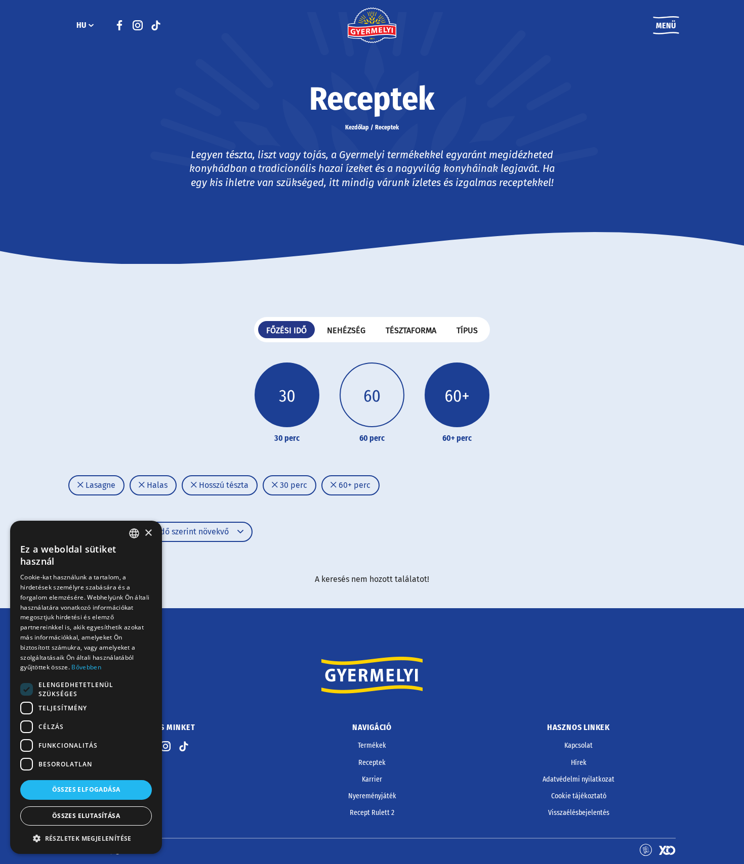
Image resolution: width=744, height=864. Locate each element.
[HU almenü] (91, 25)
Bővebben (86, 667)
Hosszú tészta (223, 485)
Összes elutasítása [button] (86, 815)
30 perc (292, 485)
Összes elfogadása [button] (86, 789)
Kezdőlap (357, 127)
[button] (86, 838)
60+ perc (353, 485)
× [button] (148, 533)
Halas (156, 485)
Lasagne (99, 485)
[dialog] (86, 687)
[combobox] (134, 533)
